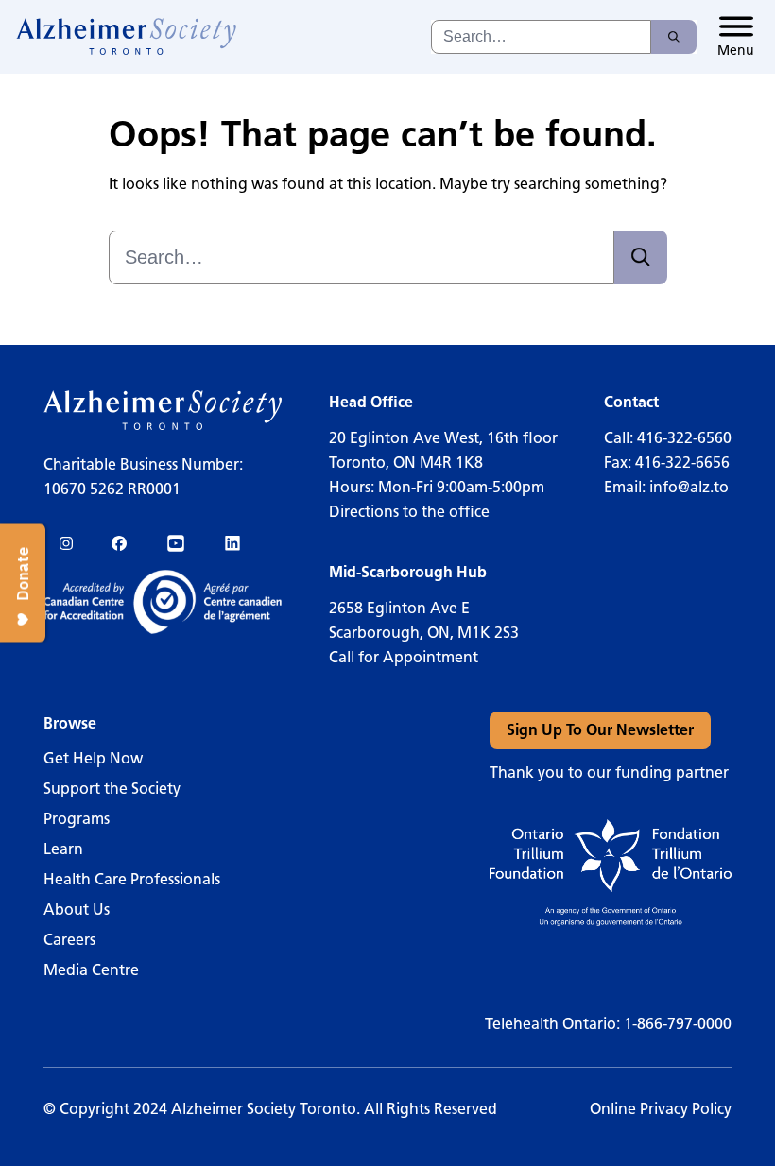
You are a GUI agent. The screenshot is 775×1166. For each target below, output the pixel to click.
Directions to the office (409, 512)
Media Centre (91, 970)
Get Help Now (93, 758)
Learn (63, 849)
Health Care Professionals (131, 879)
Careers (69, 940)
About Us (76, 909)
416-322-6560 (684, 438)
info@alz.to (689, 487)
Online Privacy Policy (661, 1109)
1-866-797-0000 (678, 1024)
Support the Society (112, 788)
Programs (76, 819)
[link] (127, 37)
